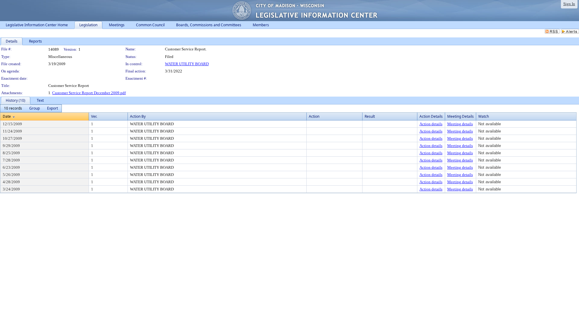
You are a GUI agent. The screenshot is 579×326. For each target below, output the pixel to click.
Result (370, 116)
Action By (138, 116)
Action (314, 116)
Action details (430, 124)
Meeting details (460, 124)
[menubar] (31, 108)
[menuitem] (13, 108)
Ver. (94, 116)
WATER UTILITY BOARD (187, 64)
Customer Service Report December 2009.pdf (89, 93)
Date (7, 116)
